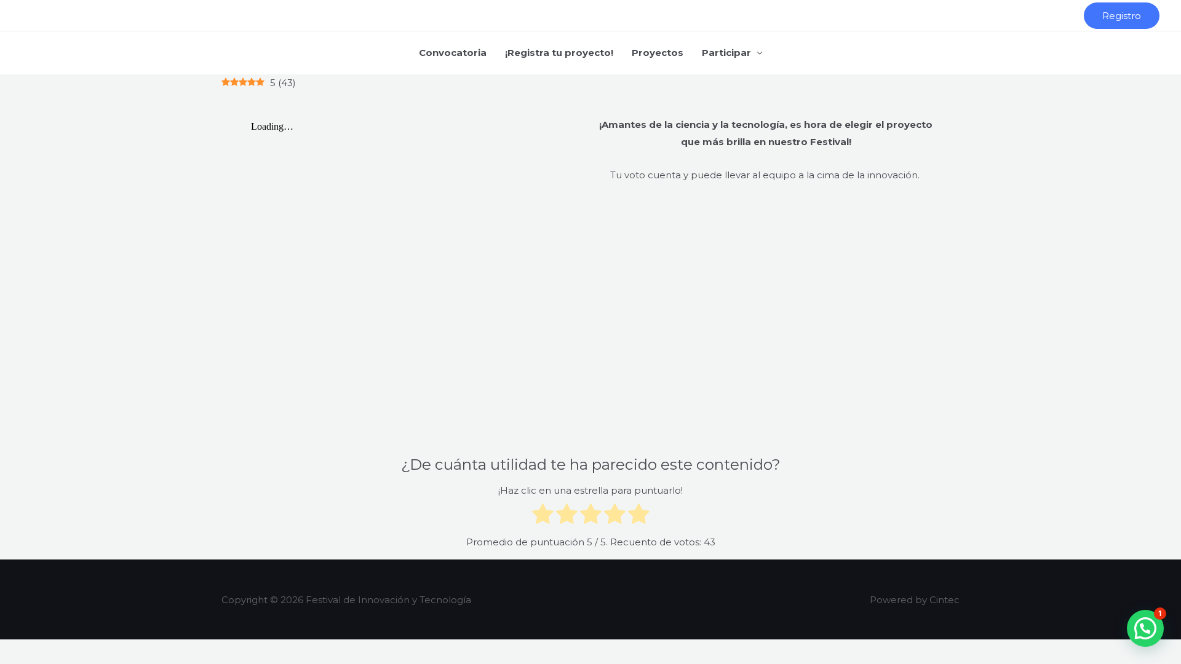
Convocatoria (453, 52)
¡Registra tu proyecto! (559, 52)
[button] (1121, 15)
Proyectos (657, 52)
